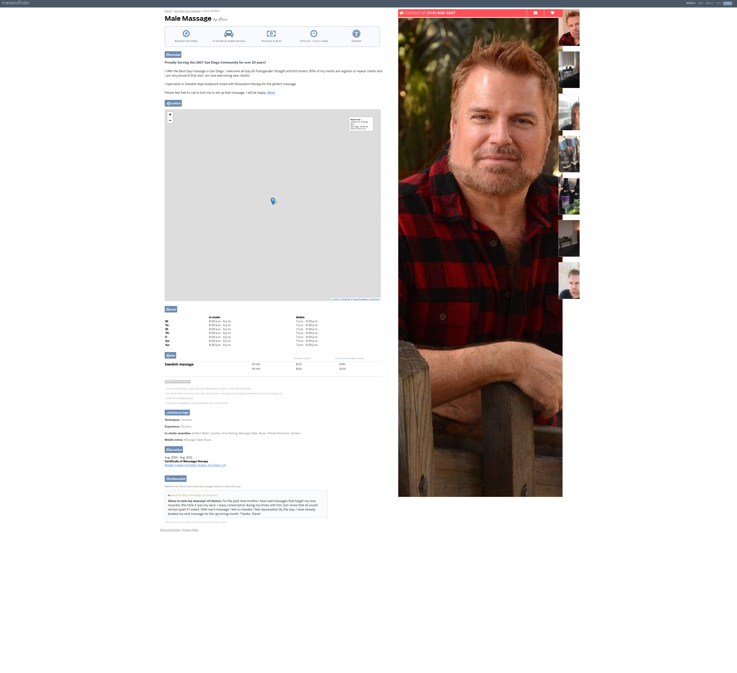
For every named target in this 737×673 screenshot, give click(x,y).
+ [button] (170, 114)
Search (691, 3)
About (709, 3)
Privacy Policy (190, 529)
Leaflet (335, 299)
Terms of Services (170, 529)
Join (718, 3)
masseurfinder (15, 3)
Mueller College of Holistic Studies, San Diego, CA (195, 465)
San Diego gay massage (187, 11)
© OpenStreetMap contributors (365, 299)
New (700, 3)
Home (168, 11)
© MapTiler (345, 299)
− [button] (170, 120)
